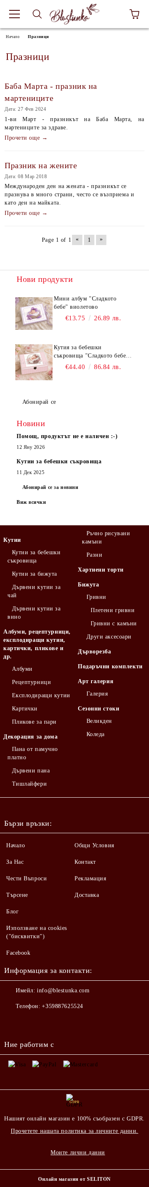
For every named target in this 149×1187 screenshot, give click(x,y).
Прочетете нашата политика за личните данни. (74, 1131)
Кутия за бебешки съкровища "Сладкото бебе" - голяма (91, 352)
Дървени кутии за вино (34, 612)
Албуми (22, 669)
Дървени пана (31, 770)
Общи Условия (94, 845)
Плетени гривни (113, 610)
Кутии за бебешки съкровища (34, 556)
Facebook (18, 953)
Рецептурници (31, 682)
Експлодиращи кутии (41, 695)
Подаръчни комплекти (110, 666)
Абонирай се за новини (50, 487)
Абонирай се (39, 402)
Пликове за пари (34, 722)
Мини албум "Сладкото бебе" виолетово (85, 303)
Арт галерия (95, 681)
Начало (12, 36)
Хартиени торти (101, 570)
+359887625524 (62, 1006)
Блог (12, 911)
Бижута (88, 585)
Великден (99, 721)
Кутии (12, 540)
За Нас (15, 862)
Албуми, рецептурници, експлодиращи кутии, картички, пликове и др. (37, 644)
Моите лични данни (77, 1152)
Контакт (85, 862)
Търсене (17, 895)
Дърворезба (94, 651)
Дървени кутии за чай (34, 591)
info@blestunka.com (63, 990)
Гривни (96, 597)
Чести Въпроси (26, 878)
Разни (94, 555)
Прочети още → (26, 138)
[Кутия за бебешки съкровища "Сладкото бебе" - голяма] (34, 362)
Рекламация (90, 878)
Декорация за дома (30, 737)
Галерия (97, 694)
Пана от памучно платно (32, 753)
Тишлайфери (29, 784)
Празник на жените (41, 165)
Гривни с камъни (114, 623)
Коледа (96, 734)
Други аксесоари (109, 637)
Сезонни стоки (98, 709)
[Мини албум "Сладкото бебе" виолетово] (34, 313)
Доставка (86, 895)
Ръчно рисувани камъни (106, 537)
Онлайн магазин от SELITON (74, 1179)
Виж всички (31, 502)
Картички (25, 709)
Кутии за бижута (34, 574)
